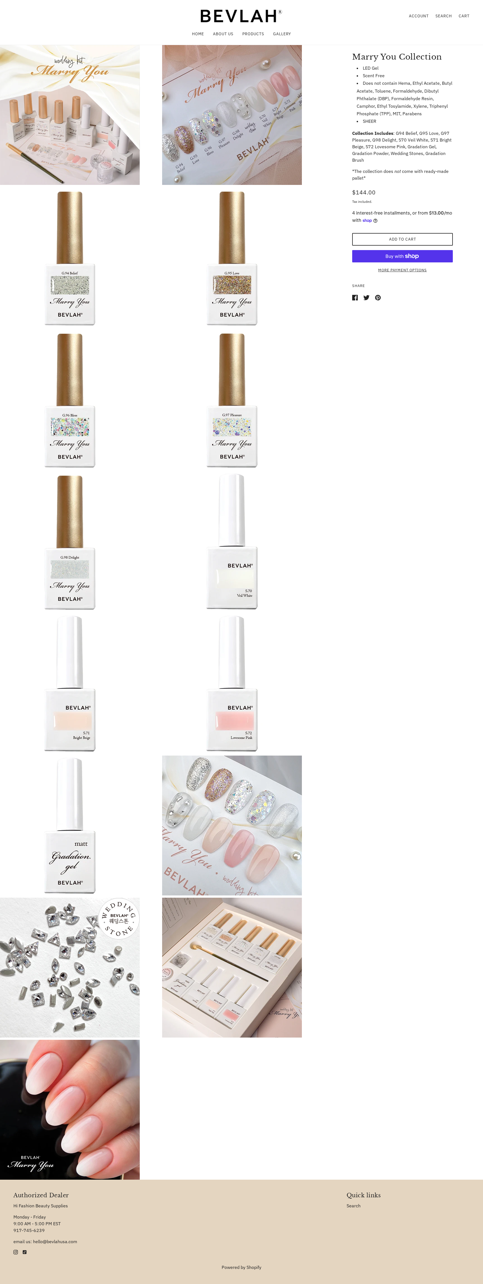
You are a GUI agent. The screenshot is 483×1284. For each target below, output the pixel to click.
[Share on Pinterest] (378, 297)
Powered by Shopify (241, 1267)
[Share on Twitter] (367, 297)
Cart (464, 15)
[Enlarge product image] (80, 115)
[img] (15, 1251)
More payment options (402, 270)
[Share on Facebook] (355, 297)
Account (419, 15)
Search (443, 15)
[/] (241, 15)
